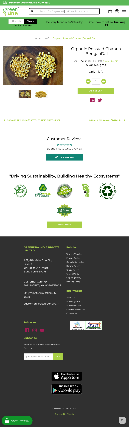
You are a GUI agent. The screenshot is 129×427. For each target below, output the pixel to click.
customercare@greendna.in (41, 303)
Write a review (64, 157)
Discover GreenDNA (75, 309)
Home (37, 38)
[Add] (103, 81)
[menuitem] (110, 11)
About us (70, 297)
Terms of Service (74, 254)
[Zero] (43, 190)
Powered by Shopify (64, 414)
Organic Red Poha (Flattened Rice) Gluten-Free (33, 120)
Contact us (71, 313)
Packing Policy (73, 281)
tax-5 (46, 38)
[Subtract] (88, 81)
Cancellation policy (75, 262)
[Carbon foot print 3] (86, 191)
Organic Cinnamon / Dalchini (105, 120)
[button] (110, 11)
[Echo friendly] (64, 190)
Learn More (64, 224)
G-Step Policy (72, 274)
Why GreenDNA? (74, 305)
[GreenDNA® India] (11, 11)
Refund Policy (73, 266)
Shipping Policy (73, 278)
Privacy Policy (73, 258)
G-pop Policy (72, 270)
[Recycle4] (108, 191)
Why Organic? (73, 301)
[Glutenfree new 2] (64, 210)
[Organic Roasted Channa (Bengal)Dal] (25, 94)
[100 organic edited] (21, 190)
